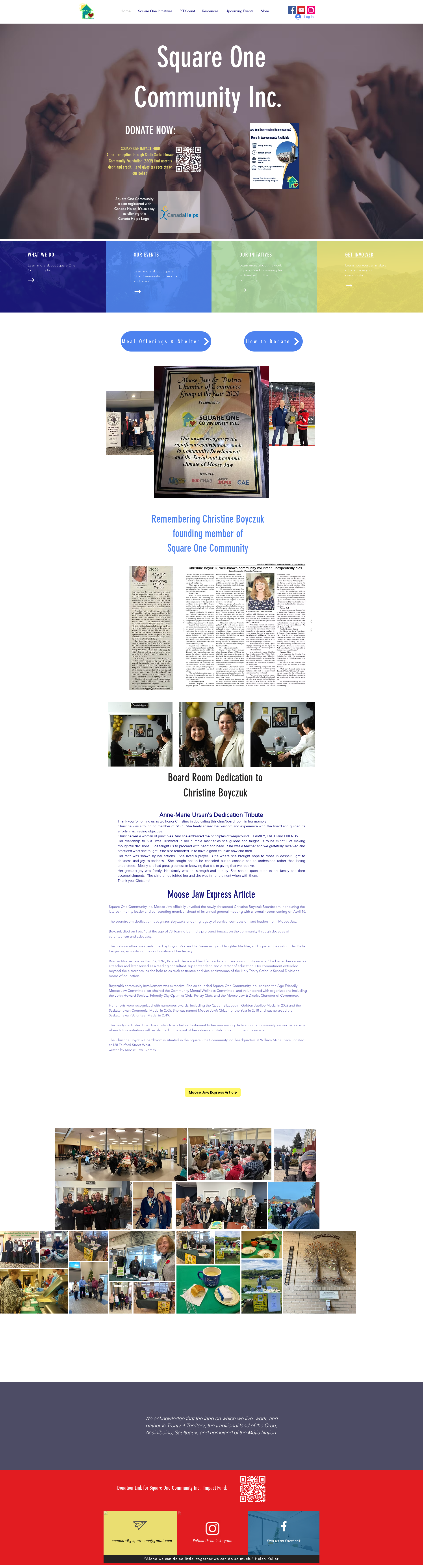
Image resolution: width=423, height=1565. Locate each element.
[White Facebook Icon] (284, 1526)
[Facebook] (292, 10)
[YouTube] (301, 10)
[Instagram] (311, 10)
